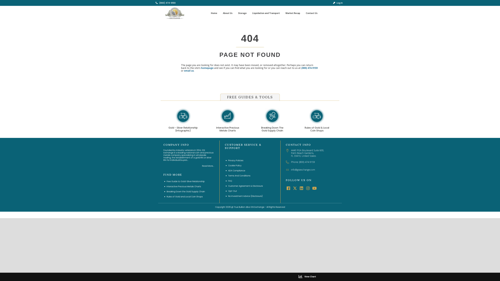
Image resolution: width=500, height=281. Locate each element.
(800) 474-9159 (309, 67)
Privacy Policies (235, 160)
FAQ (230, 180)
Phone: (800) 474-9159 (303, 162)
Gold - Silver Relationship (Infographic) (183, 129)
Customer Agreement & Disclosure (245, 185)
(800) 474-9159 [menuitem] (167, 2)
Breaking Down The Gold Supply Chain (272, 129)
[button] (288, 188)
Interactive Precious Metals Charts (227, 129)
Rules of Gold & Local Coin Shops (317, 129)
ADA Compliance (236, 170)
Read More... (208, 165)
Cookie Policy (235, 165)
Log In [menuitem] (339, 2)
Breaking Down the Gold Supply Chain (186, 191)
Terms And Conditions (239, 175)
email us (189, 70)
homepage (207, 67)
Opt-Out (232, 191)
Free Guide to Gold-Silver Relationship (186, 181)
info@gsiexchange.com (303, 169)
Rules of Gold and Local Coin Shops (185, 196)
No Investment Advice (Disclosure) (245, 196)
